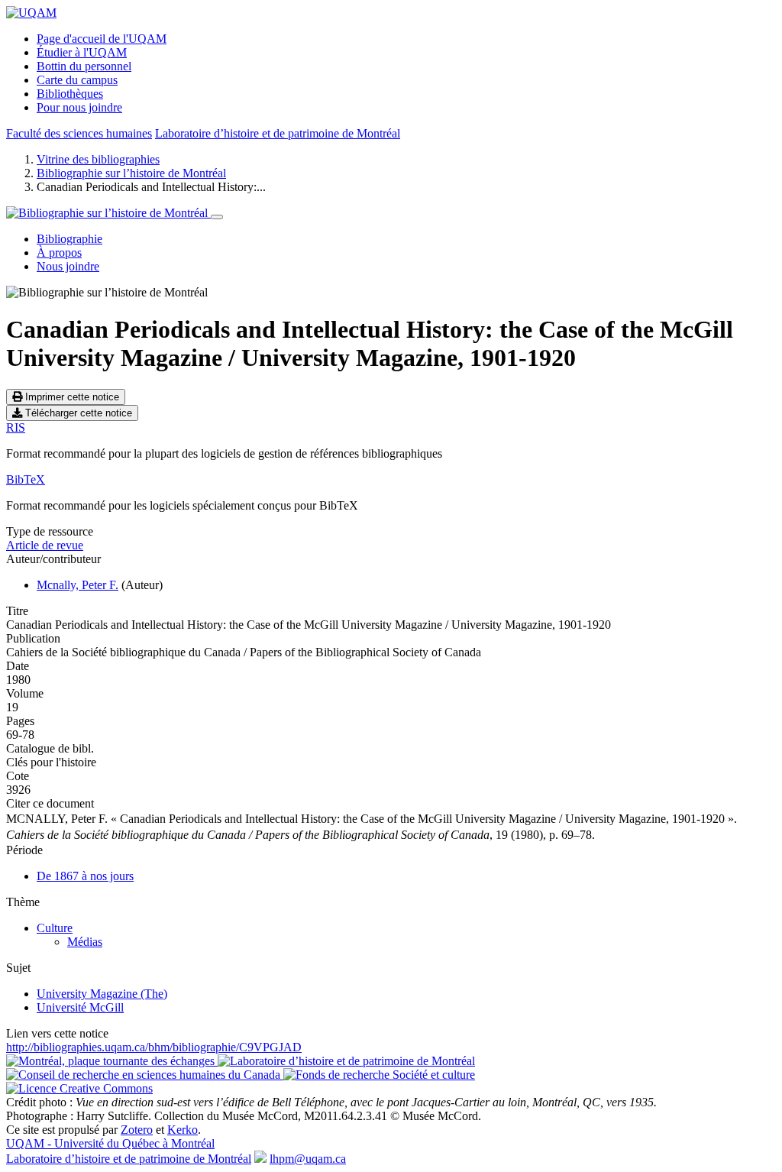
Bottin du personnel (84, 66)
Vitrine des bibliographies (98, 159)
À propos (59, 252)
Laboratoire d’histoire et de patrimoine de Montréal (277, 133)
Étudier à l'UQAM (82, 52)
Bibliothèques (70, 93)
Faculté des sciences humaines (79, 133)
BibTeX (25, 479)
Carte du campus (77, 79)
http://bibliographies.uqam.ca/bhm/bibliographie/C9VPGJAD (154, 1047)
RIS (15, 427)
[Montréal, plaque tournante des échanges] (112, 1060)
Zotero (137, 1129)
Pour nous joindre (79, 107)
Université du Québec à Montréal (110, 1143)
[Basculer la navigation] (217, 217)
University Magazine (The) (102, 993)
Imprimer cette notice (70, 397)
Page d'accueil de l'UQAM (101, 38)
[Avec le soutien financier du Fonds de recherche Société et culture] (379, 1074)
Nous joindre (68, 266)
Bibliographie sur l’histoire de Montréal (131, 173)
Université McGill (80, 1007)
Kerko (182, 1129)
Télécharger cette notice (77, 413)
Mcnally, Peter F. (77, 584)
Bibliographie (69, 238)
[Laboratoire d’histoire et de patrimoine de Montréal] (346, 1060)
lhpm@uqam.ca (308, 1158)
